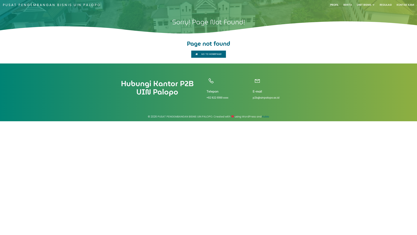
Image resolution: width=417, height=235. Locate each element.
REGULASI (386, 5)
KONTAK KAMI (405, 5)
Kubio (265, 116)
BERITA (347, 5)
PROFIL (334, 5)
